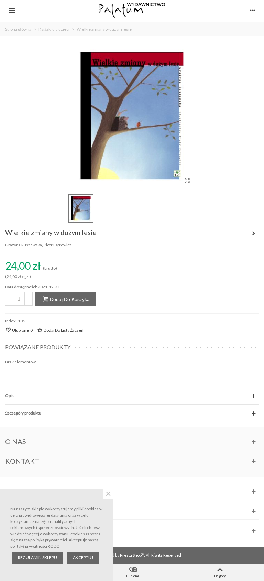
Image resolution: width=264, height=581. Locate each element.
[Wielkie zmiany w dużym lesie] (187, 180)
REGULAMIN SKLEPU (37, 557)
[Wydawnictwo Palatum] (132, 10)
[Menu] (11, 10)
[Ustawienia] (252, 10)
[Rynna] (254, 233)
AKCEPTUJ (83, 557)
